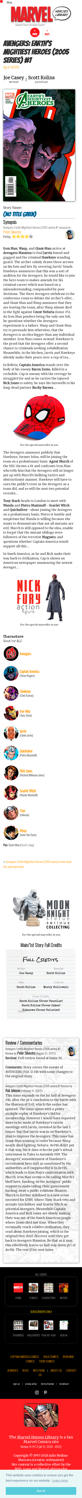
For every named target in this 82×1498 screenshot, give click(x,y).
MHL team (23, 1469)
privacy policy (31, 1384)
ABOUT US (56, 1370)
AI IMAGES (12, 1370)
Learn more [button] (60, 1480)
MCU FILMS (39, 1370)
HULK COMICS (50, 1356)
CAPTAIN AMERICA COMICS (24, 1356)
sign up (16, 1384)
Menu (9, 2)
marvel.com (64, 1384)
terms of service (47, 1384)
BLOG (25, 1370)
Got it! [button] (41, 1490)
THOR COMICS (46, 1361)
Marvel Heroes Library (38, 1437)
